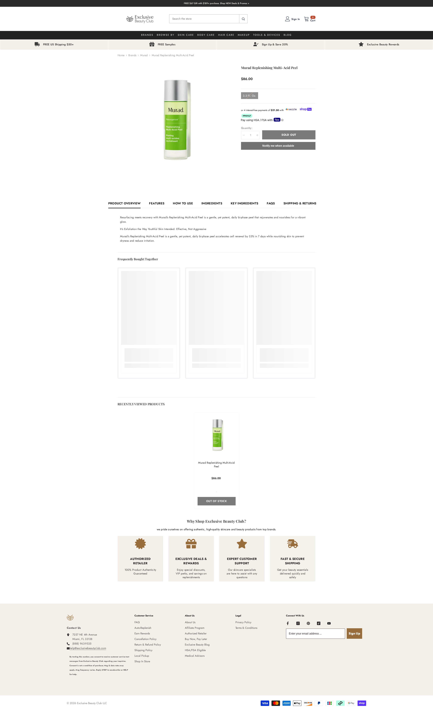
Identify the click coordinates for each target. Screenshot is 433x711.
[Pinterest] (308, 623)
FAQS (271, 203)
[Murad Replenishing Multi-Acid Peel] (216, 435)
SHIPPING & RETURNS (299, 203)
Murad (144, 55)
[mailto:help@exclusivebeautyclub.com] (99, 679)
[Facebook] (288, 623)
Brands (132, 55)
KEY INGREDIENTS (244, 203)
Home (121, 55)
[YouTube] (329, 623)
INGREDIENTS (211, 203)
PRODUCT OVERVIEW (124, 203)
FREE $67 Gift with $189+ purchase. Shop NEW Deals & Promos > (216, 3)
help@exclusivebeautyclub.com (88, 648)
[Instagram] (298, 623)
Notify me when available (278, 145)
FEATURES (156, 203)
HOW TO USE (183, 203)
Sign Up (354, 633)
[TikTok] (319, 623)
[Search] (208, 18)
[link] (148, 355)
